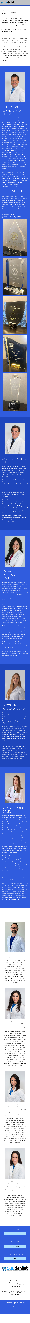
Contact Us (15, 1258)
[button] (27, 2)
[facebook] (13, 1306)
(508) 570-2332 (15, 1295)
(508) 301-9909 (15, 1286)
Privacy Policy (13, 1303)
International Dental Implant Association (14, 144)
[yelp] (16, 1306)
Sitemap (18, 1303)
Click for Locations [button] (15, 1233)
